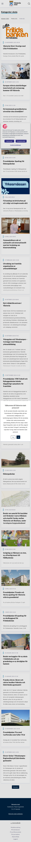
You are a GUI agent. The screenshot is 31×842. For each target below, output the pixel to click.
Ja (18, 437)
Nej (13, 437)
